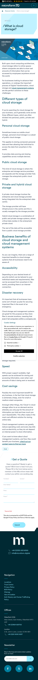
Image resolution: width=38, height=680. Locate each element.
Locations (7, 582)
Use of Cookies (9, 594)
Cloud (5, 449)
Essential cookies (12, 342)
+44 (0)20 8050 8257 (15, 634)
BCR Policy (8, 589)
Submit (17, 525)
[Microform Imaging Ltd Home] (11, 5)
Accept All (19, 351)
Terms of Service (25, 517)
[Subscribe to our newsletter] (30, 658)
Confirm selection (19, 356)
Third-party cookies (13, 346)
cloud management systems (23, 88)
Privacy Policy (12, 517)
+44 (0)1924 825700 (15, 624)
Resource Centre (10, 11)
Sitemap (7, 592)
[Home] (2, 11)
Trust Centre (8, 584)
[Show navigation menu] (33, 5)
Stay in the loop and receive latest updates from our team (17, 652)
